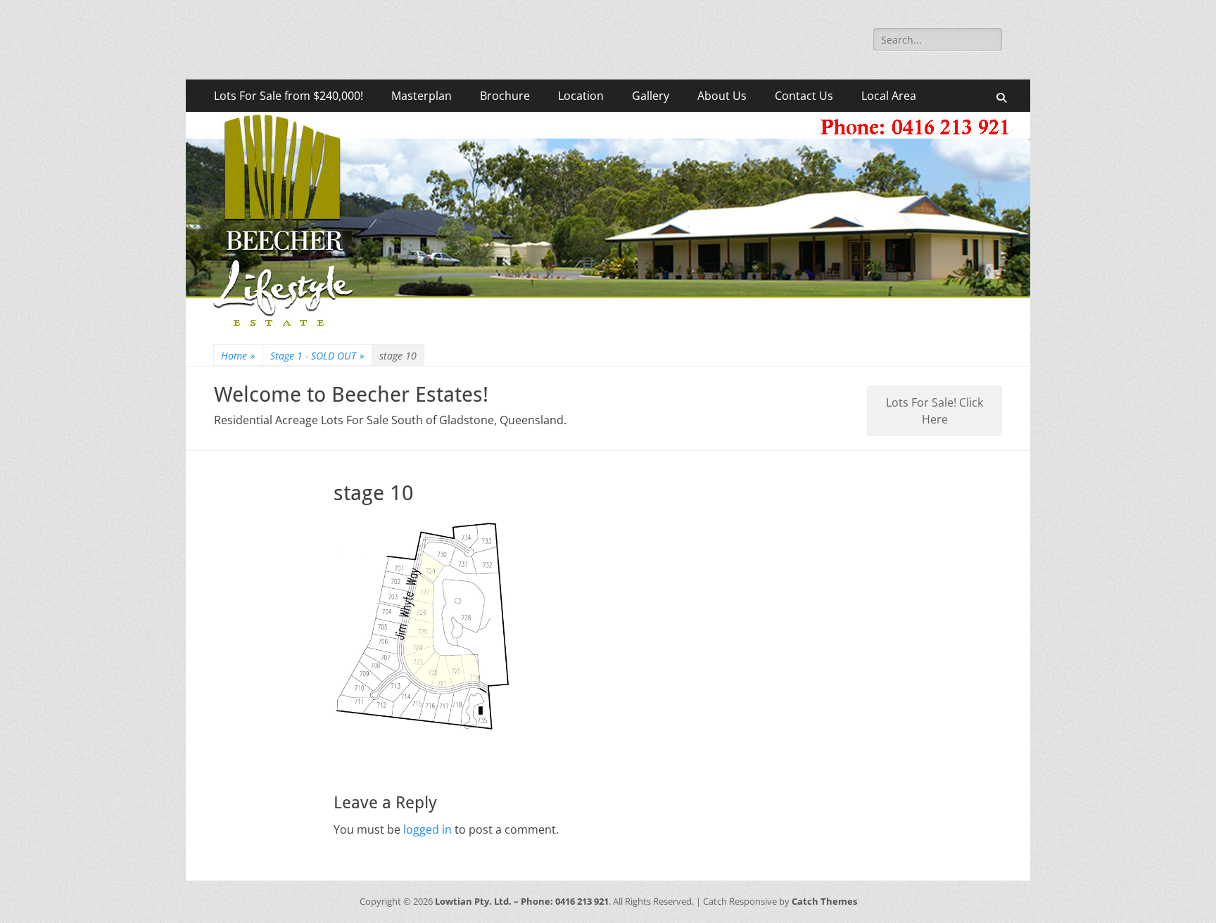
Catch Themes (824, 901)
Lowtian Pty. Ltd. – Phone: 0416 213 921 (522, 901)
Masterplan (421, 95)
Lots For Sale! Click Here (934, 411)
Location (581, 95)
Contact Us (804, 95)
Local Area (888, 95)
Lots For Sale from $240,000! (288, 95)
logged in (427, 829)
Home (238, 355)
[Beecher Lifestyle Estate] (608, 325)
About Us (722, 95)
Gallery (650, 95)
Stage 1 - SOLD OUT (317, 355)
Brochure (505, 95)
